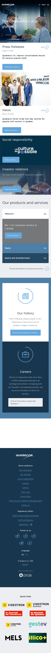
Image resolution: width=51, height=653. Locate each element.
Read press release (12, 67)
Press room (25, 492)
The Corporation (25, 470)
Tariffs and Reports (25, 520)
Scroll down (8, 35)
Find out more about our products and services (26, 269)
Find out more (10, 160)
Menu (44, 4)
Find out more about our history (25, 333)
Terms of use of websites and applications (25, 501)
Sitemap (25, 564)
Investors (25, 483)
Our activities (25, 474)
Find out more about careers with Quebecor (23, 402)
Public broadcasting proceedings (25, 516)
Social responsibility (25, 479)
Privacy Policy (25, 496)
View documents (11, 189)
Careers (25, 487)
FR (39, 4)
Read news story (11, 130)
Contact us (25, 505)
